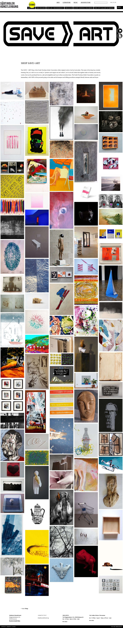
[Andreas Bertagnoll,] (22, 201)
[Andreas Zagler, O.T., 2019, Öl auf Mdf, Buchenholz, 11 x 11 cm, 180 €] (121, 512)
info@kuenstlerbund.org (43, 618)
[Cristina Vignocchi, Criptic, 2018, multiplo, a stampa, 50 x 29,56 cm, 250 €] (121, 196)
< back (24, 608)
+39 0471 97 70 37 (42, 615)
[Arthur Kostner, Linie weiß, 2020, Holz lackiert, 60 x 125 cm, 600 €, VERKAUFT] (47, 436)
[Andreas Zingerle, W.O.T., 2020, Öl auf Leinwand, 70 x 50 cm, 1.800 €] (121, 401)
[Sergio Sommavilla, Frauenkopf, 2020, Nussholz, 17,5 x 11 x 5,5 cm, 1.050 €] (96, 392)
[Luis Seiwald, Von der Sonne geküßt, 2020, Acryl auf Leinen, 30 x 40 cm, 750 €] (96, 278)
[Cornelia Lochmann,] (47, 567)
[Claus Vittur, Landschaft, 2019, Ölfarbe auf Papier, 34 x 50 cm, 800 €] (121, 211)
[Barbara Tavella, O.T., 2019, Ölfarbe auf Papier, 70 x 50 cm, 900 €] (96, 460)
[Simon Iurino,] (47, 261)
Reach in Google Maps (14, 620)
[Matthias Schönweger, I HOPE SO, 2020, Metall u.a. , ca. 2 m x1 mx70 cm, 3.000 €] (96, 229)
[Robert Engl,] (22, 464)
